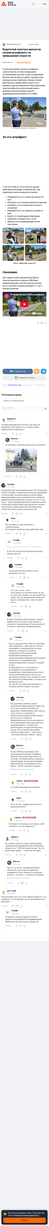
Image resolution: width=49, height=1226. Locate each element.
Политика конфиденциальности (26, 1215)
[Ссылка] (12, 408)
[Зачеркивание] (6, 408)
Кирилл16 (11, 419)
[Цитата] (9, 408)
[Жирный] (3, 408)
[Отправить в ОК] (37, 371)
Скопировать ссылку (26, 378)
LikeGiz (19, 781)
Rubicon (14, 439)
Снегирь (11, 484)
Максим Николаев (14, 44)
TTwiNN (16, 540)
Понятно (24, 1220)
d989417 (14, 837)
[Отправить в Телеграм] (43, 371)
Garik (13, 518)
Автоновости (8, 62)
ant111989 (11, 891)
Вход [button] (45, 4)
